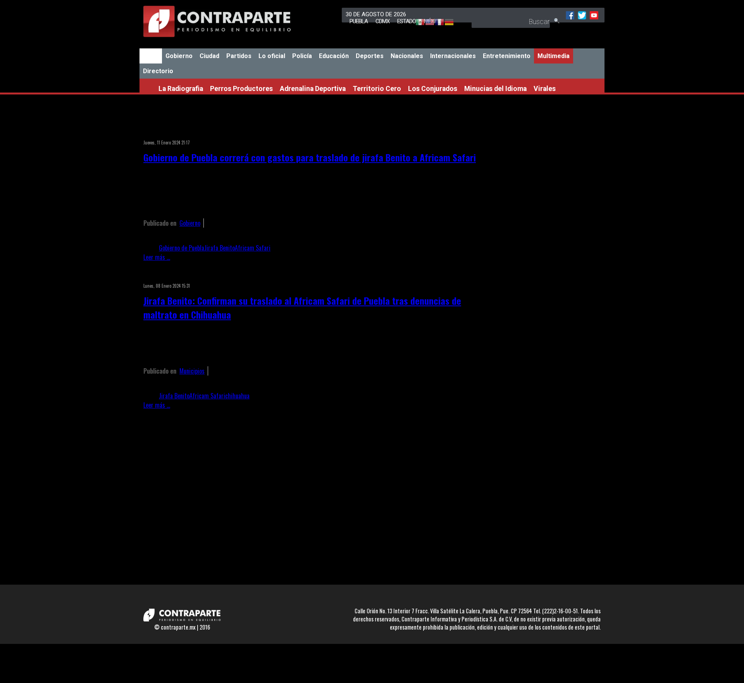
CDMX (382, 21)
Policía (302, 56)
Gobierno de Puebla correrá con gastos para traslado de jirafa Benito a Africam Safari (309, 157)
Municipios (192, 371)
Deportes (370, 56)
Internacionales (453, 56)
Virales (545, 89)
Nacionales (407, 56)
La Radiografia (180, 89)
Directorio (158, 71)
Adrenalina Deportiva (313, 89)
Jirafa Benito (219, 247)
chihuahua (237, 395)
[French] (436, 22)
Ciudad (209, 56)
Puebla (359, 21)
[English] (426, 22)
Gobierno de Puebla (181, 247)
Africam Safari (252, 247)
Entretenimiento (506, 56)
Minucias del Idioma (495, 89)
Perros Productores (241, 89)
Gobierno (179, 56)
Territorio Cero (377, 89)
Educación (334, 56)
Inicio (150, 56)
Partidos (238, 56)
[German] (445, 22)
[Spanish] (416, 22)
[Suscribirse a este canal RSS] (474, 132)
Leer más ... (156, 257)
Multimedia (553, 56)
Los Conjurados (432, 89)
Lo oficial (271, 56)
